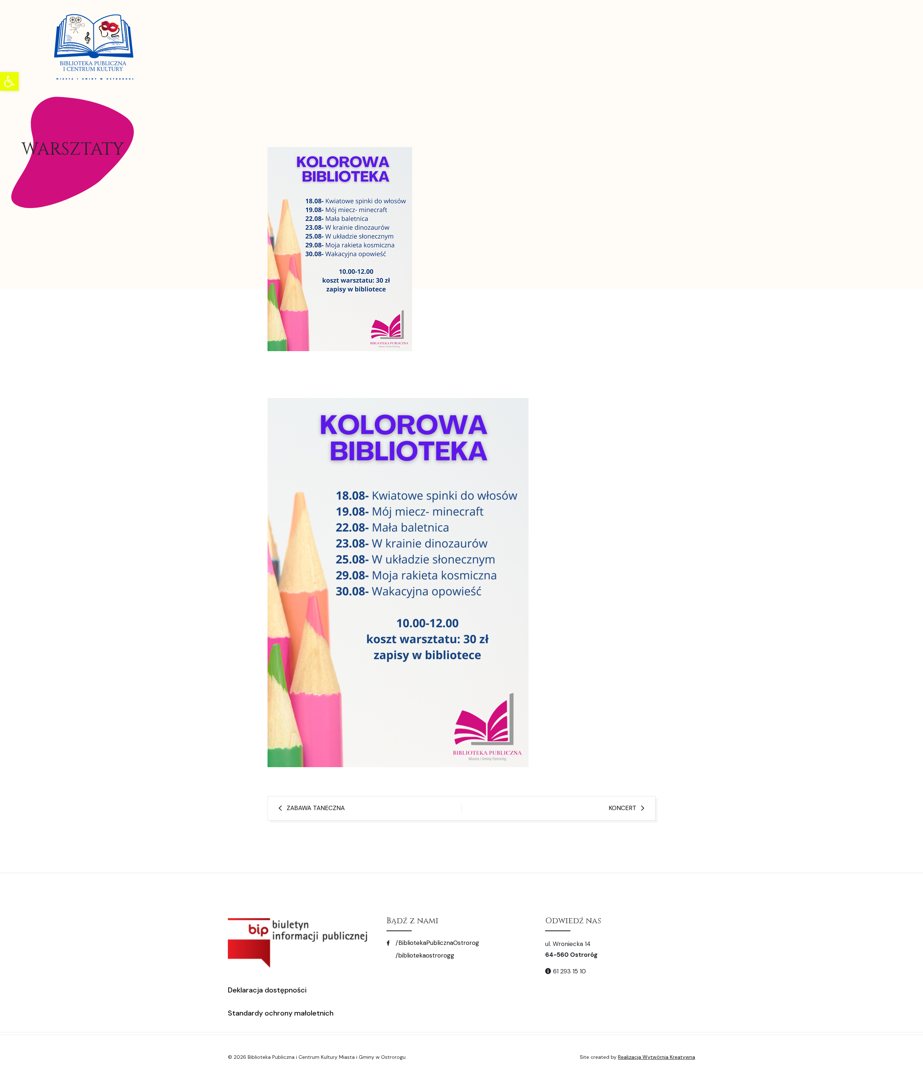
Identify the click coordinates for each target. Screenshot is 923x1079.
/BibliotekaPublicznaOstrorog (436, 943)
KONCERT (622, 808)
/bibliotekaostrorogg (424, 955)
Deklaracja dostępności (267, 990)
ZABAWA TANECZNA (316, 808)
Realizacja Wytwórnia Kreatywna (656, 1057)
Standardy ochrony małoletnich (281, 1013)
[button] (9, 81)
